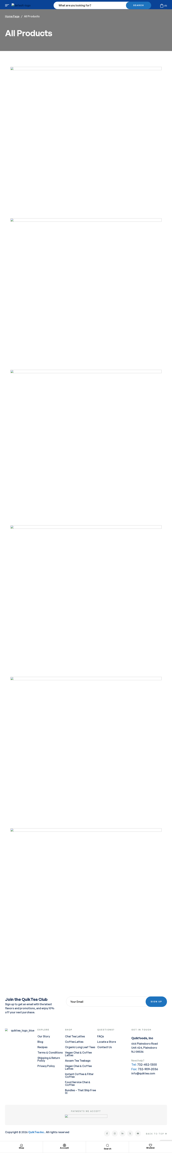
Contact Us (104, 1047)
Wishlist (150, 1148)
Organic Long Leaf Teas (80, 1047)
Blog (40, 1041)
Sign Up (156, 1001)
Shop (21, 1148)
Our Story (43, 1036)
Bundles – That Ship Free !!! (80, 1092)
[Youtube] (138, 1133)
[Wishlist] (150, 1145)
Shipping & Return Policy (48, 1059)
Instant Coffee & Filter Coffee (79, 1075)
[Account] (64, 1145)
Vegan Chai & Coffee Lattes (78, 1054)
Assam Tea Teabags (78, 1060)
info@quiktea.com (143, 1073)
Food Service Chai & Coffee (77, 1083)
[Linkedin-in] (122, 1133)
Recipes (42, 1047)
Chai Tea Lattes (75, 1036)
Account (64, 1148)
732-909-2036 (148, 1069)
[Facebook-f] (107, 1133)
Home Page (12, 16)
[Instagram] (115, 1133)
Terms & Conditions (50, 1052)
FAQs (100, 1036)
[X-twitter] (130, 1133)
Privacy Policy (46, 1066)
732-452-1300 (147, 1064)
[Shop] (21, 1145)
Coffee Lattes (74, 1041)
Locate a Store (106, 1041)
